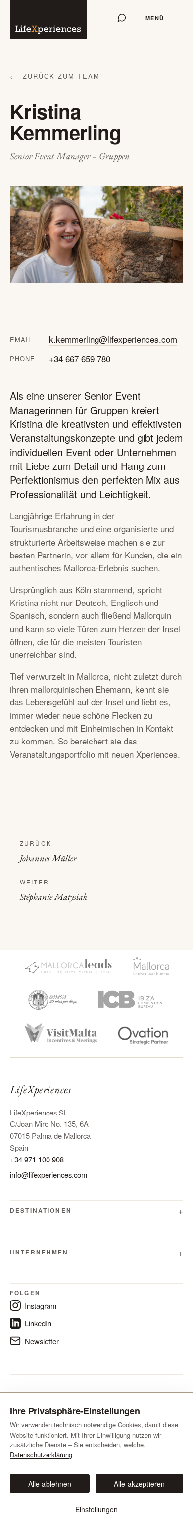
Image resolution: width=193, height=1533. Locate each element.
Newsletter (42, 1341)
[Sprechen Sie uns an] (122, 18)
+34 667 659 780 (79, 358)
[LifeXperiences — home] (48, 19)
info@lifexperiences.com (48, 1174)
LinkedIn (38, 1323)
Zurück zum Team (55, 76)
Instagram (40, 1306)
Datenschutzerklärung (41, 1454)
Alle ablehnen (50, 1483)
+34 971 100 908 (37, 1159)
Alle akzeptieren (139, 1483)
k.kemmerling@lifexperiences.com (113, 339)
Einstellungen (96, 1509)
